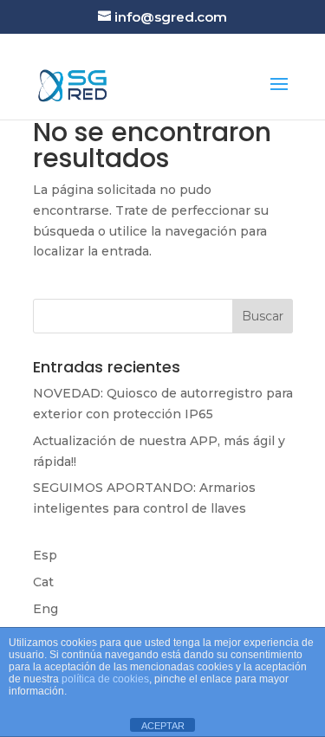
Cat (43, 582)
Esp (45, 555)
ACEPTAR (163, 726)
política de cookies (105, 679)
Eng (45, 609)
